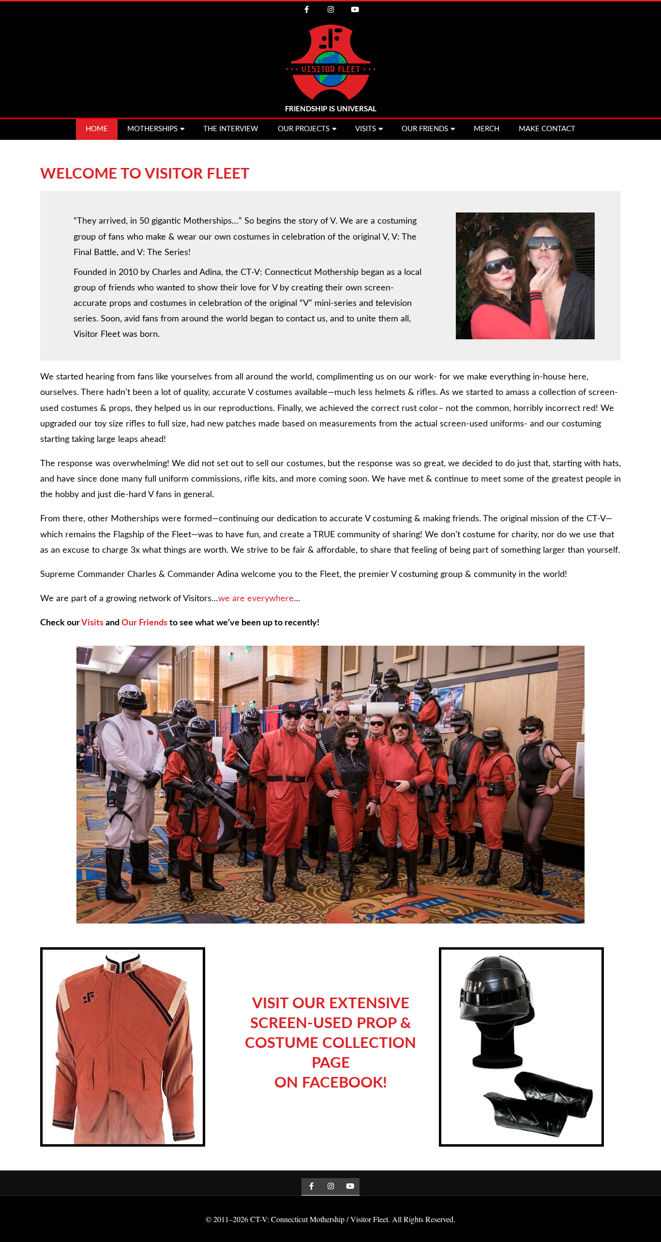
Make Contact (547, 129)
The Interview (230, 129)
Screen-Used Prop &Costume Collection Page (330, 1043)
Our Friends (425, 129)
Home (97, 129)
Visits (365, 129)
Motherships (152, 129)
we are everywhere (256, 598)
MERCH (486, 129)
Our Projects (304, 129)
